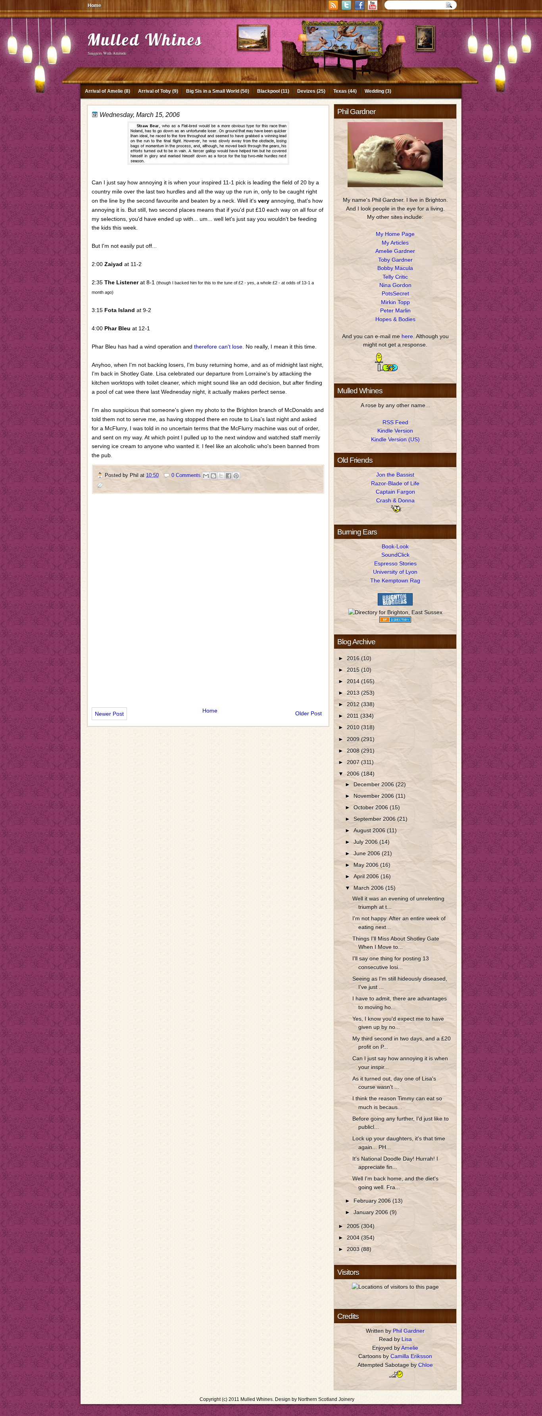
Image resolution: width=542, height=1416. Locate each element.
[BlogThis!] (213, 476)
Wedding (374, 91)
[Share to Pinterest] (236, 476)
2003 (354, 1249)
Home (94, 5)
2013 (354, 693)
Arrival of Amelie (104, 91)
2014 (354, 681)
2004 (354, 1237)
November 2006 (375, 796)
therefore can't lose (218, 346)
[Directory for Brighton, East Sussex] (395, 612)
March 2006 (369, 888)
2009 (354, 739)
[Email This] (206, 476)
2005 (354, 1226)
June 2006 (368, 853)
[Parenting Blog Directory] (395, 620)
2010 (354, 727)
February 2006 (373, 1201)
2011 (353, 716)
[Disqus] (208, 597)
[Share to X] (221, 476)
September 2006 (375, 819)
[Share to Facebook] (229, 476)
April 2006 (367, 876)
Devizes (306, 91)
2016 (354, 658)
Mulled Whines (145, 39)
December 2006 (375, 784)
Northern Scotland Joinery (326, 1399)
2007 (354, 762)
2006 (354, 773)
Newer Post (109, 714)
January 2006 (372, 1212)
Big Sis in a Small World (212, 91)
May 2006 (367, 865)
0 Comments (186, 475)
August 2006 (370, 830)
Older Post (308, 713)
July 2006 (366, 842)
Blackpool (268, 91)
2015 (354, 670)
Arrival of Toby (154, 91)
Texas (340, 91)
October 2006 (372, 807)
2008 (354, 750)
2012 (354, 704)
